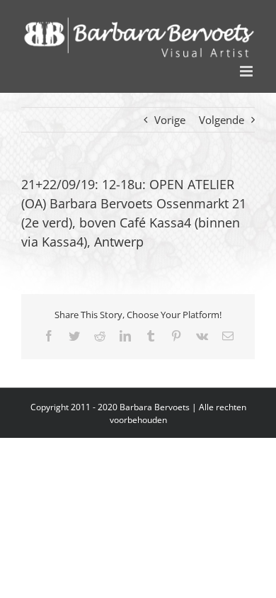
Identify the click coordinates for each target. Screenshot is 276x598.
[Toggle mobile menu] (247, 71)
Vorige (169, 120)
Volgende (221, 120)
